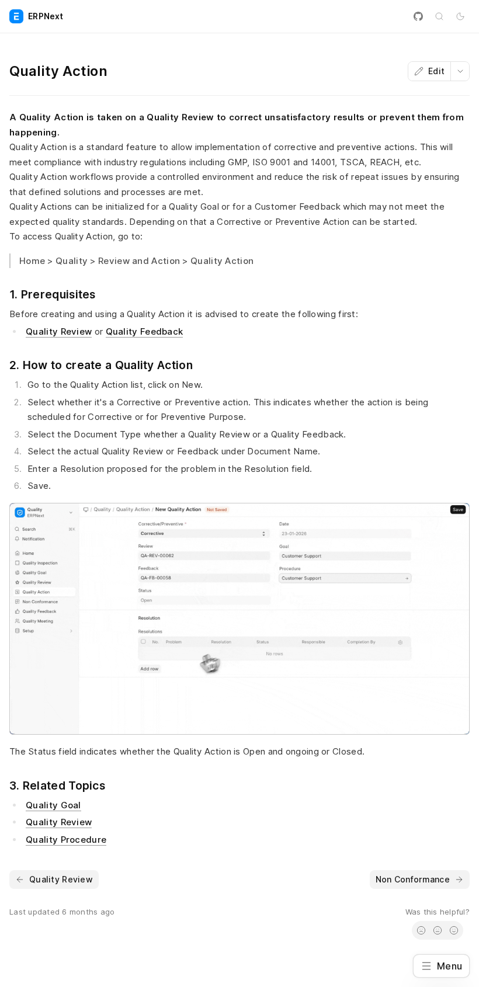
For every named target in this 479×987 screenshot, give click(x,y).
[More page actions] (459, 71)
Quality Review (59, 331)
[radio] (421, 930)
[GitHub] (418, 16)
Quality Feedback (144, 331)
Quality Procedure (66, 839)
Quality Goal (53, 805)
